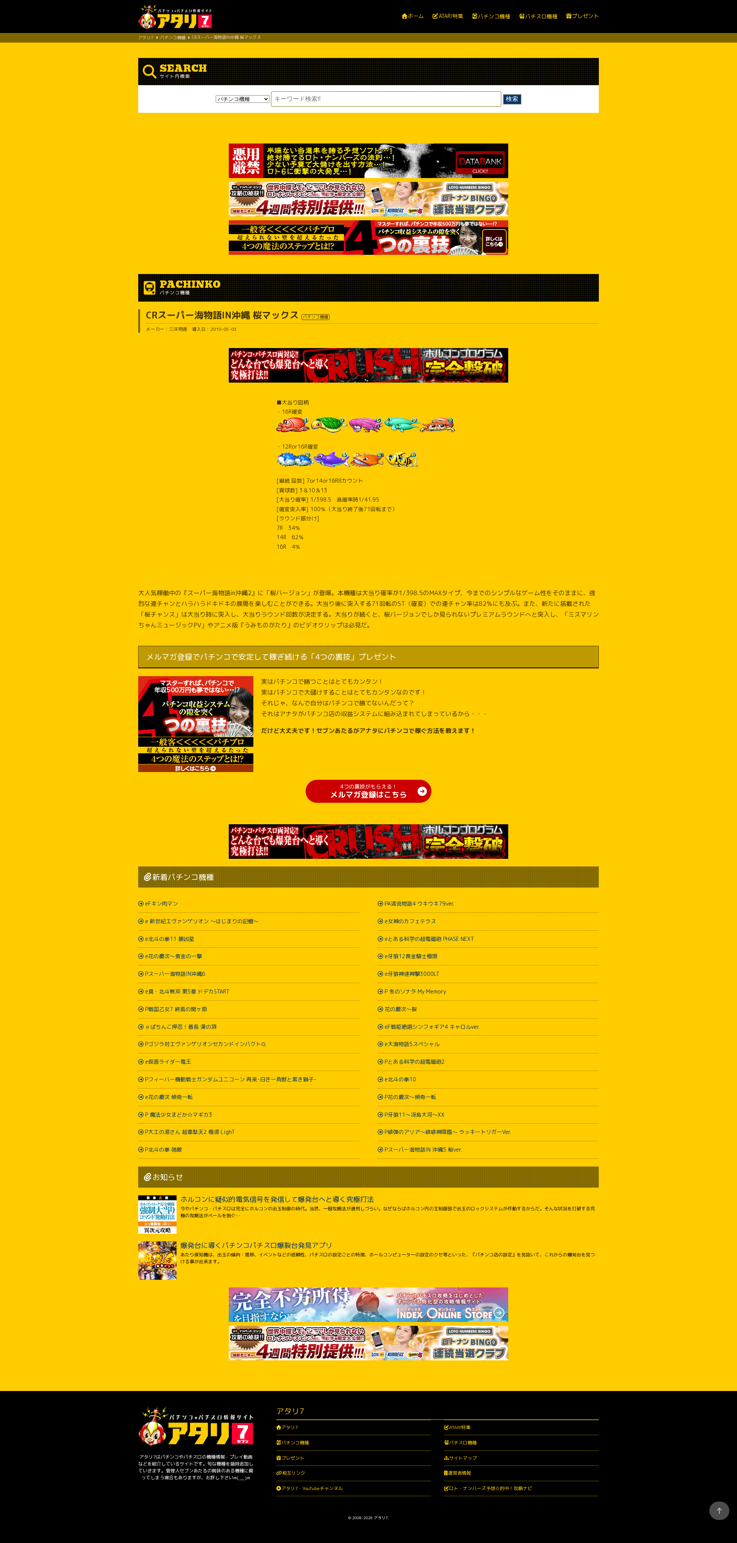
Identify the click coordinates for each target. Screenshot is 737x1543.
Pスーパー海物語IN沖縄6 (175, 973)
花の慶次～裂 (401, 1009)
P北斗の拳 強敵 (163, 1149)
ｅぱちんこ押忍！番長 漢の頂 (180, 1026)
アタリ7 (289, 1427)
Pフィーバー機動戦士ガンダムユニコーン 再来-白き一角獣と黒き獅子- (230, 1079)
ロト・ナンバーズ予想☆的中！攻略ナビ (490, 1488)
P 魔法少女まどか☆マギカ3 (178, 1114)
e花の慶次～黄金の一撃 (173, 956)
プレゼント (585, 16)
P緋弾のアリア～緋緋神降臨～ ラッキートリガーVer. (448, 1131)
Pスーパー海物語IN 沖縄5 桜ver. (423, 1149)
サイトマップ (463, 1458)
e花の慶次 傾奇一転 (169, 1097)
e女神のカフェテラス (410, 921)
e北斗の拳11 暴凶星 (169, 938)
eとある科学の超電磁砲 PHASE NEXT (429, 938)
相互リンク (293, 1473)
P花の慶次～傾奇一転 (410, 1097)
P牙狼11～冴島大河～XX (415, 1114)
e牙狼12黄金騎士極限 (411, 956)
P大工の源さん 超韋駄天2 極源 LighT (190, 1131)
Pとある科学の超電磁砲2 (415, 1061)
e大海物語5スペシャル (412, 1044)
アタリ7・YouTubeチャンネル (312, 1488)
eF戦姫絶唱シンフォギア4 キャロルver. (432, 1026)
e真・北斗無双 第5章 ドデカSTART (187, 991)
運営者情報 (459, 1473)
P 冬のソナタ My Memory (415, 991)
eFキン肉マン (161, 903)
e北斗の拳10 (400, 1079)
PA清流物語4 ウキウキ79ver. (419, 903)
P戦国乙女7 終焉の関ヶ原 (176, 1009)
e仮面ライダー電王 (168, 1061)
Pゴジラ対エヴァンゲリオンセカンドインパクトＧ (205, 1044)
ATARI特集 (451, 16)
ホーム (416, 16)
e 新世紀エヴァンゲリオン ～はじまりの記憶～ (202, 921)
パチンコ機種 (494, 16)
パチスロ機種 (541, 16)
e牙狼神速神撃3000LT (412, 973)
